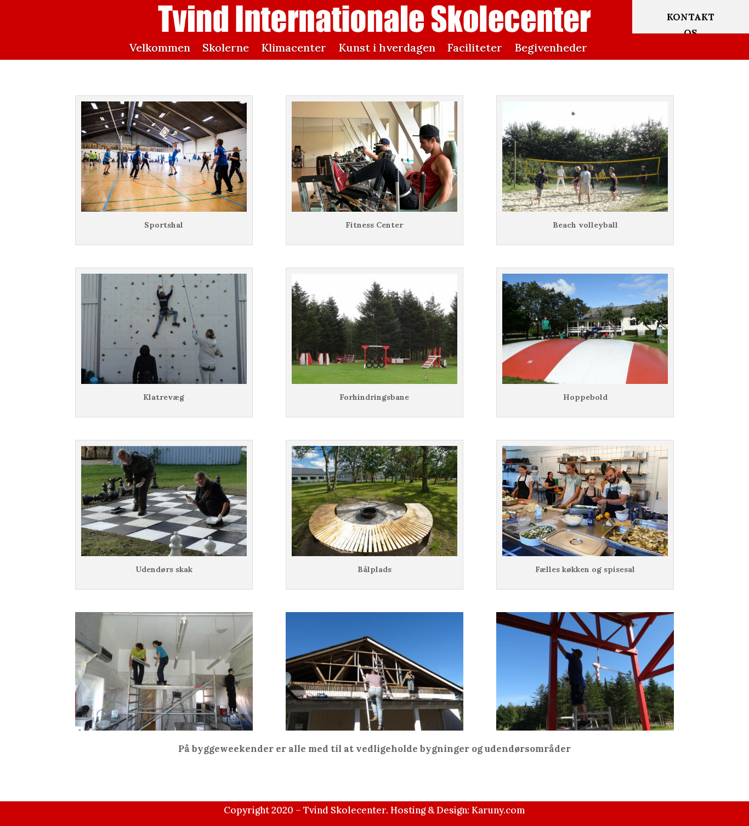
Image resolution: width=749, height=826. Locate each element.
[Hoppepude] (585, 381)
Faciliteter (474, 47)
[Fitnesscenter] (374, 208)
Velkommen (159, 47)
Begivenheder (550, 47)
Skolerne (225, 47)
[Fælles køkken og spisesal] (585, 553)
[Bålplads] (374, 553)
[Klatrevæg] (164, 381)
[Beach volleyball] (585, 208)
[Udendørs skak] (164, 553)
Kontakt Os (690, 25)
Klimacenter (293, 47)
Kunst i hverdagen (386, 47)
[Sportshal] (164, 208)
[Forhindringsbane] (374, 381)
